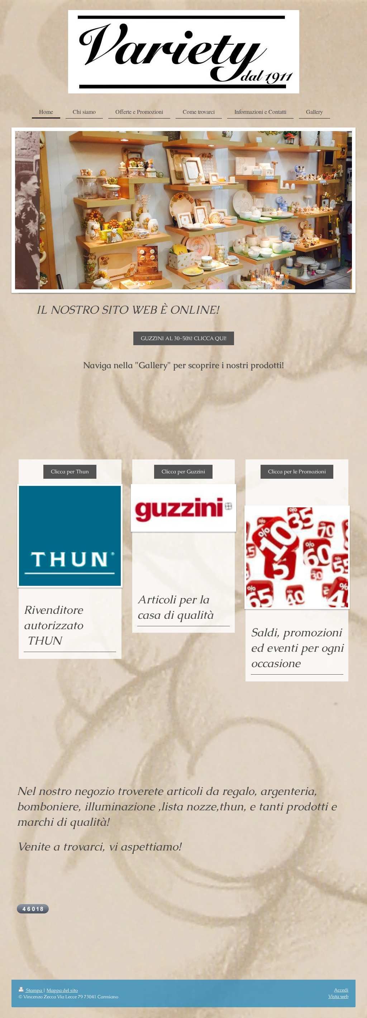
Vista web (338, 996)
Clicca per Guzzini (183, 471)
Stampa (34, 990)
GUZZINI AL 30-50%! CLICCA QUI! (184, 338)
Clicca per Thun (70, 471)
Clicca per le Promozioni (297, 471)
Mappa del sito (62, 990)
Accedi (341, 990)
